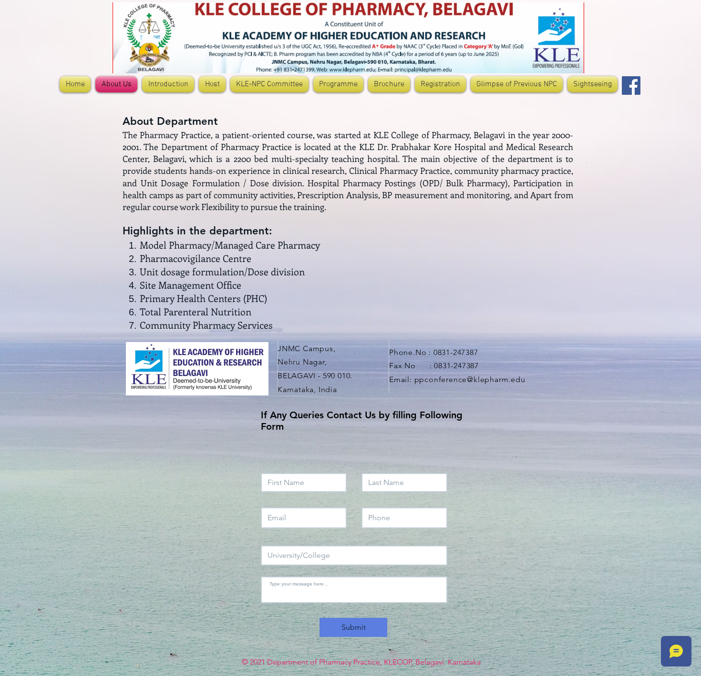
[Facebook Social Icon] (631, 85)
